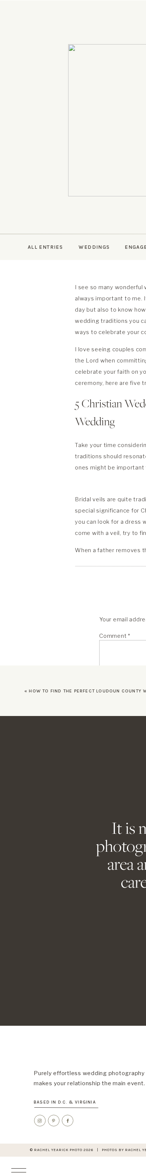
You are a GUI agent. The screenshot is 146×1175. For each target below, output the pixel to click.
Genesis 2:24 (125, 561)
